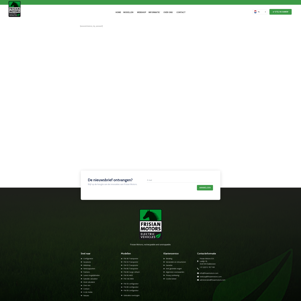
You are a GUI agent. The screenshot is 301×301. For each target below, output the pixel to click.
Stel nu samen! (281, 12)
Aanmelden (205, 188)
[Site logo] (14, 12)
